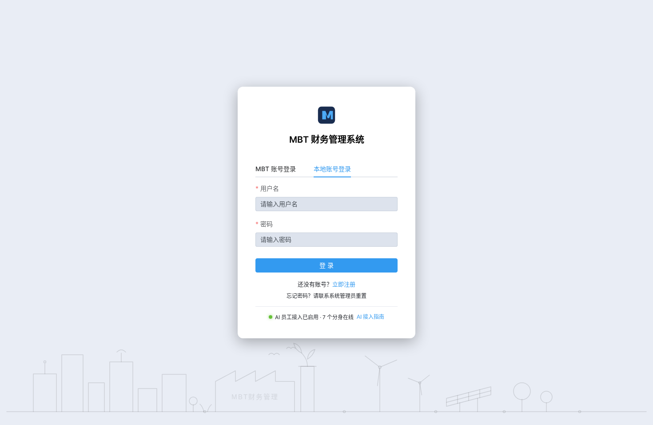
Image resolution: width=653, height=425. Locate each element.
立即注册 (343, 284)
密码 (266, 224)
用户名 (269, 188)
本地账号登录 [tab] (332, 168)
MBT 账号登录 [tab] (275, 168)
